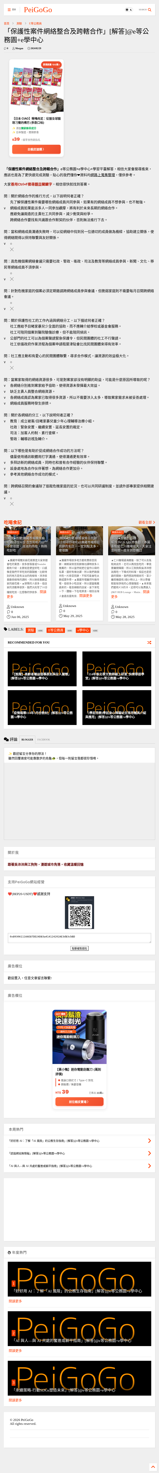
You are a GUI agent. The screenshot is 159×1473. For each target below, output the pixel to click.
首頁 (6, 23)
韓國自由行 (13, 532)
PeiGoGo (38, 9)
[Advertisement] (79, 1211)
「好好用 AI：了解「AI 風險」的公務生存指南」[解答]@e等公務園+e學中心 (77, 1291)
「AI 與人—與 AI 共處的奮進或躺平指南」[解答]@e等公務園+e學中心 (71, 1341)
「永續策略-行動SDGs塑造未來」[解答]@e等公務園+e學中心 (63, 1390)
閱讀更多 (85, 596)
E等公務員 (35, 23)
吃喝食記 (13, 522)
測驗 (19, 23)
